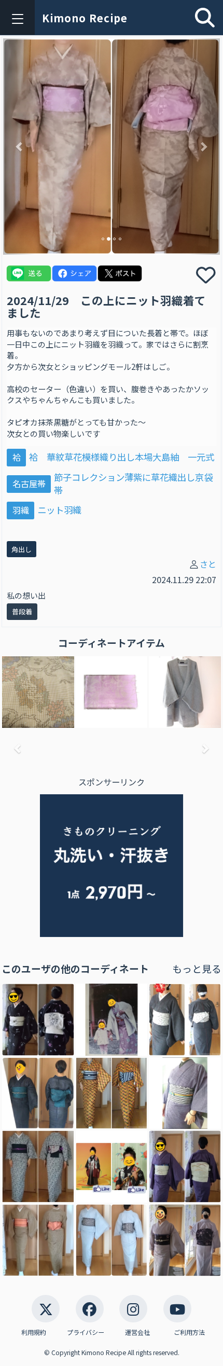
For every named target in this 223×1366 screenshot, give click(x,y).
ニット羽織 (59, 509)
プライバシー (85, 1332)
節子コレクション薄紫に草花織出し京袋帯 (133, 483)
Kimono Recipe (85, 17)
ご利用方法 (189, 1332)
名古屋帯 (29, 483)
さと (208, 564)
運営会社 (137, 1332)
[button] (19, 146)
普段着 (22, 611)
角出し (21, 549)
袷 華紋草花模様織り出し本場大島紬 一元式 (121, 456)
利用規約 (33, 1332)
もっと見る (196, 968)
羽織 (20, 510)
